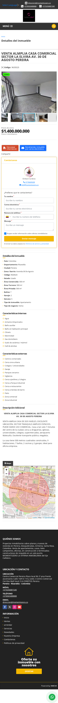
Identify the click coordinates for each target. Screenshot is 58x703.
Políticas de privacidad (14, 643)
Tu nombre (9, 196)
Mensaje (8, 221)
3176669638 (30, 182)
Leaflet (35, 517)
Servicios (8, 628)
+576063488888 (30, 6)
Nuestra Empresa (12, 636)
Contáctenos (9, 639)
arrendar (8, 625)
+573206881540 (48, 6)
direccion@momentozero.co (39, 3)
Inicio (3, 36)
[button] (54, 74)
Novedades (9, 632)
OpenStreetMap (49, 517)
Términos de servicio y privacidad (37, 244)
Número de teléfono (12, 213)
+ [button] (6, 469)
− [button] (6, 473)
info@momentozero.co (30, 185)
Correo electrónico (12, 204)
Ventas (7, 621)
